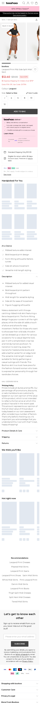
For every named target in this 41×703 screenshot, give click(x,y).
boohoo (5, 66)
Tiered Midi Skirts (20, 595)
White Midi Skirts (10, 573)
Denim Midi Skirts (19, 578)
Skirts (3, 19)
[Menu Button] (3, 3)
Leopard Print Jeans (19, 565)
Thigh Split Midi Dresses (20, 586)
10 (31, 98)
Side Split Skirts (12, 19)
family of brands (22, 648)
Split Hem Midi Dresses (19, 591)
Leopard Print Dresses (20, 556)
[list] (19, 9)
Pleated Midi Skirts (19, 560)
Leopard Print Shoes (11, 569)
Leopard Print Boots (19, 582)
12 (5, 104)
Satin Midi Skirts (30, 569)
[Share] (36, 20)
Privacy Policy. (27, 655)
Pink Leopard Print (28, 573)
